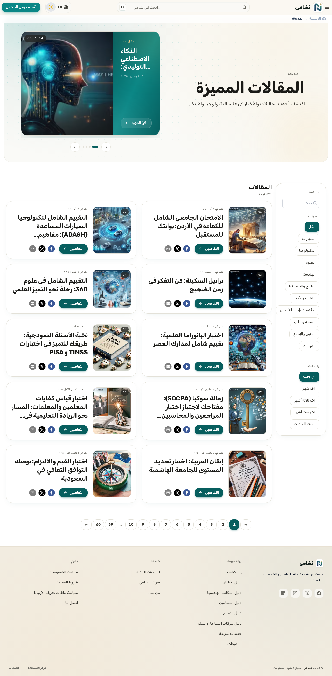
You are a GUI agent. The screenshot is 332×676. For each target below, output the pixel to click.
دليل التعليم (232, 613)
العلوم (310, 262)
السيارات (308, 238)
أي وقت (309, 376)
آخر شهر (309, 388)
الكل (311, 226)
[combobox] (183, 7)
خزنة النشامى (149, 582)
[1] (95, 147)
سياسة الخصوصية (64, 572)
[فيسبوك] (319, 593)
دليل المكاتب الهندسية (224, 592)
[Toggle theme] (51, 7)
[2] (90, 147)
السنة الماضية (304, 424)
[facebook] (186, 248)
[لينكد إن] (283, 593)
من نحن (154, 592)
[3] (86, 147)
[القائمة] (327, 7)
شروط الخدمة (67, 582)
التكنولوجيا (307, 250)
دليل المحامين (230, 603)
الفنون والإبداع (304, 334)
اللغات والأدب (304, 298)
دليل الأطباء (232, 582)
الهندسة (309, 274)
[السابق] (106, 147)
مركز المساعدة (36, 668)
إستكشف (234, 572)
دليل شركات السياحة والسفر (220, 623)
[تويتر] (307, 593)
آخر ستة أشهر (304, 412)
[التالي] (75, 147)
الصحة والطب (304, 322)
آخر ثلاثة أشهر (304, 400)
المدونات (234, 644)
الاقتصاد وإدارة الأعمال (297, 310)
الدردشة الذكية (148, 572)
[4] (83, 147)
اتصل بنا (71, 603)
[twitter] (177, 248)
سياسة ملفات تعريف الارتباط (56, 592)
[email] (168, 248)
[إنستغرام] (295, 593)
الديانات (309, 346)
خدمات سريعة (230, 633)
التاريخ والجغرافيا (302, 286)
